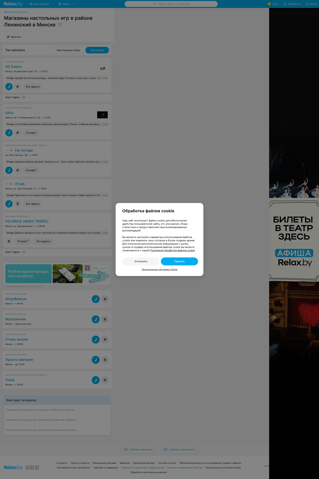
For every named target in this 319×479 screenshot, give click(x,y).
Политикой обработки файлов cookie (172, 250)
